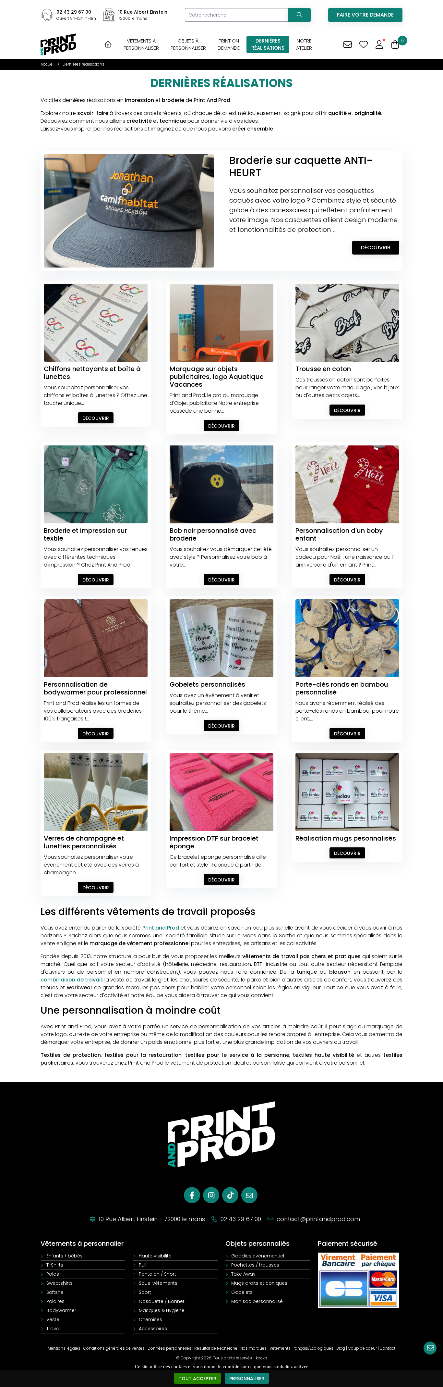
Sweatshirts (59, 1283)
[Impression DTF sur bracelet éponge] (221, 792)
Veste (52, 1319)
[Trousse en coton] (347, 322)
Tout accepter (197, 1378)
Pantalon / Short (157, 1274)
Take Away (243, 1274)
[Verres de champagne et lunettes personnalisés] (96, 792)
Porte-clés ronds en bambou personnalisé (341, 688)
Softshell (56, 1292)
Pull (142, 1265)
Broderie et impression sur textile (85, 534)
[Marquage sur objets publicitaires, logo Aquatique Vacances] (221, 322)
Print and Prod (160, 927)
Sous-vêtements (158, 1283)
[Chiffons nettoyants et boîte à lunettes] (96, 322)
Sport (145, 1292)
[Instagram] (211, 1195)
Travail (53, 1328)
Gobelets (242, 1292)
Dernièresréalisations (267, 44)
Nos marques (253, 1348)
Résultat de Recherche (215, 1348)
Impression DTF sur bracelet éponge (214, 842)
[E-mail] (249, 1195)
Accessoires (153, 1328)
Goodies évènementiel (257, 1256)
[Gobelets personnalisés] (221, 638)
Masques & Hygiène (162, 1310)
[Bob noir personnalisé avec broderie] (221, 484)
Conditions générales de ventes (114, 1348)
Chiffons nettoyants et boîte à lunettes (92, 372)
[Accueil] (108, 44)
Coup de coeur (362, 1348)
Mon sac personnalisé (257, 1301)
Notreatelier (304, 44)
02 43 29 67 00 (73, 12)
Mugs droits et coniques (259, 1283)
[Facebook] (192, 1195)
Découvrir (375, 247)
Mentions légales (64, 1348)
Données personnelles (169, 1348)
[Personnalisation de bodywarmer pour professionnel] (96, 638)
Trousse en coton (323, 368)
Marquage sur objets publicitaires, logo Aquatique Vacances (217, 376)
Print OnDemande (229, 44)
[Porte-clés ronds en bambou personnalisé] (347, 638)
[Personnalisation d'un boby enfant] (347, 484)
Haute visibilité (155, 1256)
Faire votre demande (365, 15)
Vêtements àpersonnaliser (141, 44)
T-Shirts (54, 1265)
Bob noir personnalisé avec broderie (213, 534)
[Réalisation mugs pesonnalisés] (347, 792)
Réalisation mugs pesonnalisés (345, 838)
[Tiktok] (230, 1195)
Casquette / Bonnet (162, 1301)
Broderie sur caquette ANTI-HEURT (301, 166)
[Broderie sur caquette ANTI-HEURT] (129, 210)
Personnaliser (246, 1378)
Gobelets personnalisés (207, 684)
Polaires (55, 1301)
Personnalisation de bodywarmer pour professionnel (95, 688)
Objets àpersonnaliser (188, 44)
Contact (387, 1348)
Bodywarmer (61, 1310)
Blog (340, 1348)
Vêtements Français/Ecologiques (301, 1348)
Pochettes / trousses (255, 1265)
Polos (52, 1274)
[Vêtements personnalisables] (58, 44)
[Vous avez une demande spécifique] (347, 44)
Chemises (150, 1319)
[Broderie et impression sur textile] (96, 484)
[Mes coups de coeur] (363, 44)
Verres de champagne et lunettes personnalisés (84, 842)
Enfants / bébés (64, 1256)
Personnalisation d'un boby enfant (339, 534)
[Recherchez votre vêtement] (299, 15)
